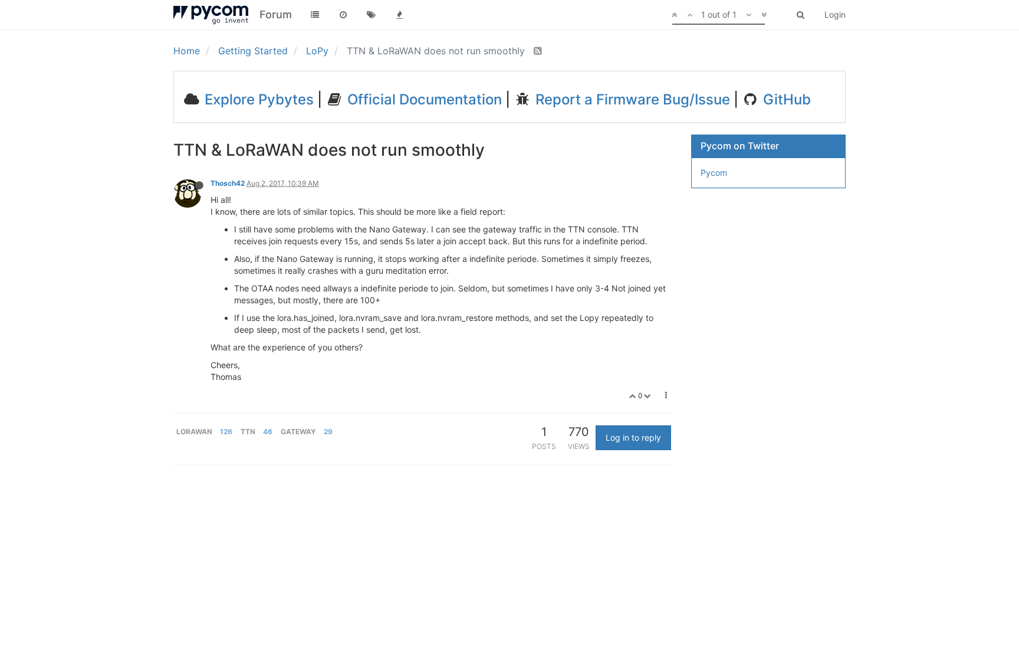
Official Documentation (423, 99)
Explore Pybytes (257, 99)
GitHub (785, 99)
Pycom (714, 173)
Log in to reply (633, 437)
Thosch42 (228, 183)
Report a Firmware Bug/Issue (631, 99)
